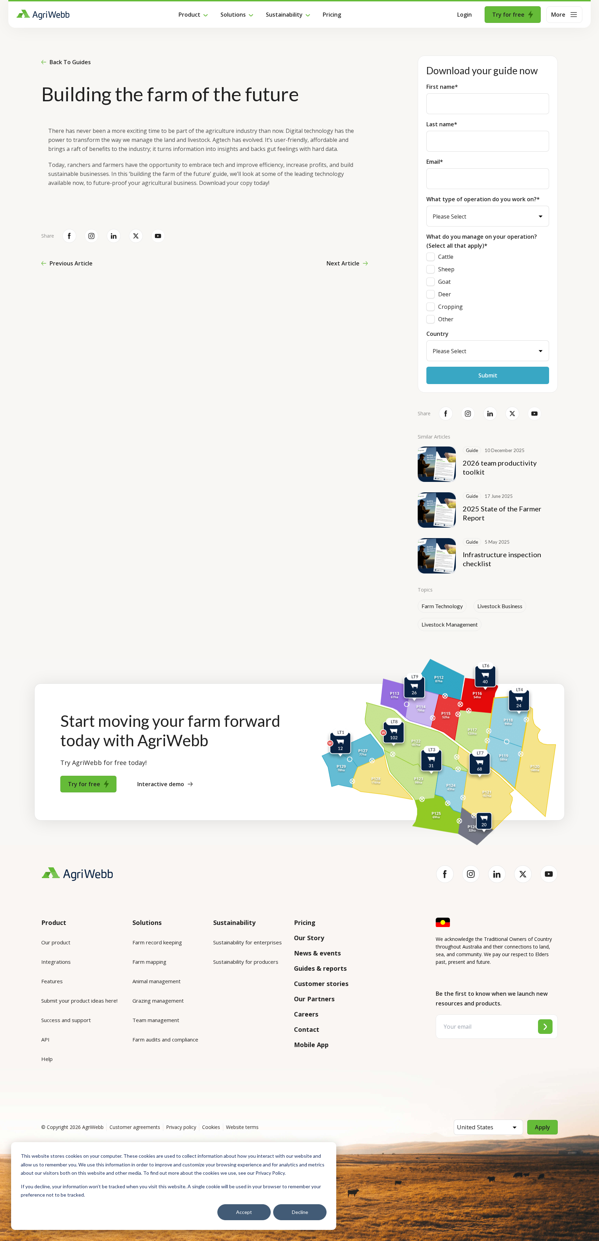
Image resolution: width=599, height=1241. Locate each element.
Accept (244, 1212)
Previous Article (71, 263)
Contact (306, 1029)
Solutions (233, 14)
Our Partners (314, 999)
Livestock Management (450, 624)
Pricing (332, 14)
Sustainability (284, 14)
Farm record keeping (157, 942)
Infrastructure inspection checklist (502, 559)
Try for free (508, 14)
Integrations (56, 961)
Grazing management (158, 1000)
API (45, 1039)
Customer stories (321, 983)
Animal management (156, 981)
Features (52, 981)
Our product (55, 942)
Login (464, 14)
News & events (317, 953)
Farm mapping (149, 961)
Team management (155, 1020)
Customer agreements (135, 1127)
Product (189, 14)
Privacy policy (181, 1127)
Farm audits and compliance (165, 1039)
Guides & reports (320, 968)
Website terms (242, 1127)
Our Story (309, 938)
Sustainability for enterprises (247, 942)
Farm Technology (442, 606)
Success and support (66, 1020)
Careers (306, 1014)
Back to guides (70, 62)
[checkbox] (487, 288)
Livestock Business (499, 606)
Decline (300, 1212)
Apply (542, 1127)
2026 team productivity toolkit (500, 467)
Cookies (211, 1127)
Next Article (343, 263)
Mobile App (311, 1044)
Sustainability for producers (245, 961)
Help (47, 1058)
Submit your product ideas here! (79, 1000)
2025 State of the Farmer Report (502, 513)
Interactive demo (160, 784)
